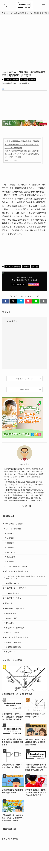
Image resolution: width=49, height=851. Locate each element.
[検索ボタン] (5, 5)
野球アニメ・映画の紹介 (15, 627)
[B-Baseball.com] (24, 5)
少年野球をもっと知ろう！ (15, 588)
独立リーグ (11, 552)
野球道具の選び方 (12, 583)
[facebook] (19, 506)
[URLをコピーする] (43, 301)
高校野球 (10, 561)
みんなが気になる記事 (14, 523)
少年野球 (24, 79)
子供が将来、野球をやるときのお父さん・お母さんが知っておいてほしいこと (25, 577)
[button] (5, 301)
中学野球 (10, 533)
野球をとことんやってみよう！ (17, 637)
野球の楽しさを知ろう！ (14, 608)
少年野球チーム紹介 (13, 598)
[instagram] (26, 506)
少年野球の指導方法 (13, 642)
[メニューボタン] (43, 5)
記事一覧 (32, 79)
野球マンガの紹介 (12, 632)
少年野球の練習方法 (13, 647)
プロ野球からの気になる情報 (16, 566)
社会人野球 (11, 557)
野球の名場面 (11, 613)
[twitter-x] (22, 506)
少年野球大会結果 (12, 593)
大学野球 (10, 538)
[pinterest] (29, 506)
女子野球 (10, 543)
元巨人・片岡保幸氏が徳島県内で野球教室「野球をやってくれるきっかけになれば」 (22, 153)
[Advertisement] (24, 44)
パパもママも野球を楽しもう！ (17, 571)
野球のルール (11, 651)
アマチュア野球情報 (12, 79)
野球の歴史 (10, 623)
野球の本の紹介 (11, 618)
